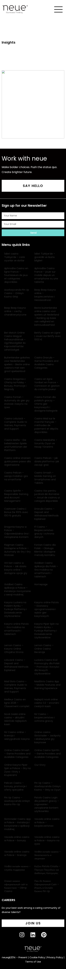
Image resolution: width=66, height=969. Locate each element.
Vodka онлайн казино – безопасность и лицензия (47, 855)
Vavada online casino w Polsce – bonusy (16, 838)
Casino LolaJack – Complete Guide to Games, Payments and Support (15, 423)
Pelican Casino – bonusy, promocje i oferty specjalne (15, 786)
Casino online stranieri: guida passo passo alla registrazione (17, 461)
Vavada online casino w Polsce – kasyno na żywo (47, 840)
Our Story (40, 765)
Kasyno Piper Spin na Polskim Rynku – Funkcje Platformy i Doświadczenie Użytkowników (46, 630)
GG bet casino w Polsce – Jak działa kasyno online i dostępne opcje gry (15, 568)
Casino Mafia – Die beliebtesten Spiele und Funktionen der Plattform (15, 445)
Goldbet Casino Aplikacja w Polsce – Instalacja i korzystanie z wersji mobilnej (17, 589)
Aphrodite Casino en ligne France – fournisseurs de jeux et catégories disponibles (16, 275)
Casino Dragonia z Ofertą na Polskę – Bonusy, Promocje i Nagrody (15, 384)
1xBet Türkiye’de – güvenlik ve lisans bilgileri (44, 257)
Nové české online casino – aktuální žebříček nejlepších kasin (15, 719)
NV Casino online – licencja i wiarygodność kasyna (17, 735)
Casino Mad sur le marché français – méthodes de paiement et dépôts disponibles (46, 425)
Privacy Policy (55, 957)
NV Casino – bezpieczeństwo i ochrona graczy (44, 717)
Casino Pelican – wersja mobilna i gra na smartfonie (16, 476)
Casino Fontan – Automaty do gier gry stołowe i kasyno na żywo (16, 402)
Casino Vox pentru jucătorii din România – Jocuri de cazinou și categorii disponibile (47, 496)
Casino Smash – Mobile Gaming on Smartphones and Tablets (45, 478)
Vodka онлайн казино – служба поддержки (17, 868)
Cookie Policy (37, 957)
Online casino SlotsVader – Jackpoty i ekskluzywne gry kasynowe (47, 737)
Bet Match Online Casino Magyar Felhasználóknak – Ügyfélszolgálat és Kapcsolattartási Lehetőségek (15, 341)
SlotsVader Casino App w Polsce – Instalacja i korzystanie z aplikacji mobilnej (17, 824)
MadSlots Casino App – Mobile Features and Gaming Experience (47, 685)
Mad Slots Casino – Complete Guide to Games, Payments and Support (15, 686)
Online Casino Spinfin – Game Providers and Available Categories (47, 754)
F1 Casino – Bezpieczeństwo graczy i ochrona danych (44, 532)
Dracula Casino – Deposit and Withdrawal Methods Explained (46, 514)
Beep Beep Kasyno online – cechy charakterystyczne (15, 311)
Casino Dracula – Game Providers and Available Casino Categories (46, 362)
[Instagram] (24, 937)
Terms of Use (33, 961)
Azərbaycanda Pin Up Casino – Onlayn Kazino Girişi (16, 293)
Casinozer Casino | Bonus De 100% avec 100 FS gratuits (16, 512)
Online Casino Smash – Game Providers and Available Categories (17, 754)
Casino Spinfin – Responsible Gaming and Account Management (16, 496)
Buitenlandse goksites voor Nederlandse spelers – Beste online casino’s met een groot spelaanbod (17, 364)
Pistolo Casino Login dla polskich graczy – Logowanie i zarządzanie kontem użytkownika (46, 804)
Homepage (41, 584)
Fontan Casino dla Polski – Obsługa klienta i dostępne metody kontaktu (45, 550)
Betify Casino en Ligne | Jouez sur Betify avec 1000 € (47, 336)
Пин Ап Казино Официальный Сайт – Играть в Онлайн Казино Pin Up (46, 886)
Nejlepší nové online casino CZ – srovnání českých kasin (46, 703)
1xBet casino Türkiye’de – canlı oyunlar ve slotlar (14, 257)
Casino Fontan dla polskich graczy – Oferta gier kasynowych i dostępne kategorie (46, 403)
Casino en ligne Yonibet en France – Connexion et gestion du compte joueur (47, 384)
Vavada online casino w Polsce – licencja (16, 853)
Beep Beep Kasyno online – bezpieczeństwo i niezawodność (45, 295)
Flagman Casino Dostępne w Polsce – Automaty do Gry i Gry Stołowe (17, 550)
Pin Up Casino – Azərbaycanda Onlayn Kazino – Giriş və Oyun (47, 786)
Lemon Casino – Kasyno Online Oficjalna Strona (13, 649)
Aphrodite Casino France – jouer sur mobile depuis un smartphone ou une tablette (46, 275)
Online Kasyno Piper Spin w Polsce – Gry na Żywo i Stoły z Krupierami (17, 770)
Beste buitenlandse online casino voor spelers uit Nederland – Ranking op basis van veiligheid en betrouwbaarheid (46, 316)
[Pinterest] (46, 937)
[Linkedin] (35, 937)
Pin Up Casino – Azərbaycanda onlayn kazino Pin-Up (17, 801)
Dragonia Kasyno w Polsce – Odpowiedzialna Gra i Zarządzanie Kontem (16, 532)
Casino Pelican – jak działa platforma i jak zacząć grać (46, 461)
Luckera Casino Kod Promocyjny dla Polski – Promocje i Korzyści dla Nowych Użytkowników (47, 666)
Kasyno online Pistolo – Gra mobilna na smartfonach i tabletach (16, 629)
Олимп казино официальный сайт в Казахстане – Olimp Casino (15, 886)
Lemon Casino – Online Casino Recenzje (43, 649)
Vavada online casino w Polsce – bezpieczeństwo (47, 822)
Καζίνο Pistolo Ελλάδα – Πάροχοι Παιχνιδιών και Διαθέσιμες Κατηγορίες (47, 870)
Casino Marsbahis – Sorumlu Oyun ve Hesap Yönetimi (45, 443)
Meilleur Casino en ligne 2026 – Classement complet (16, 703)
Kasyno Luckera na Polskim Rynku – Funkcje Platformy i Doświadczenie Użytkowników (15, 609)
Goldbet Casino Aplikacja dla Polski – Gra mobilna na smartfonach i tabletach (46, 569)
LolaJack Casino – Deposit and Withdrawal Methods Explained (16, 665)
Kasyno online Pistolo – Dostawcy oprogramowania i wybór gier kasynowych (46, 609)
